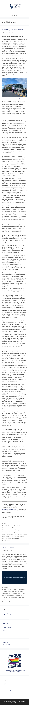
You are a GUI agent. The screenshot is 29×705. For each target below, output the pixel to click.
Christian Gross (14, 528)
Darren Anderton (6, 591)
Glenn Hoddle (6, 530)
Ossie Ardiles (9, 536)
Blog (5, 523)
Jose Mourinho (10, 532)
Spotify (4, 630)
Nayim (20, 593)
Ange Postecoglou (19, 525)
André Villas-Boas (8, 525)
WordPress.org (7, 690)
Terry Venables (13, 597)
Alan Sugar (6, 589)
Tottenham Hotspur (13, 538)
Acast (4, 634)
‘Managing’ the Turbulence (12, 29)
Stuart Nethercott (15, 595)
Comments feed (7, 688)
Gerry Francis (23, 528)
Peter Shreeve (17, 536)
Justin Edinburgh (12, 593)
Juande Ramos (19, 532)
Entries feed (6, 685)
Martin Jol (4, 534)
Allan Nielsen (13, 589)
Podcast (6, 587)
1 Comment (7, 601)
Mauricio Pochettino (13, 534)
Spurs (8, 595)
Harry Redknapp (14, 530)
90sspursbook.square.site (9, 509)
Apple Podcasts (7, 627)
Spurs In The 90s (8, 548)
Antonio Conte (6, 528)
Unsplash (20, 98)
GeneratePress (14, 702)
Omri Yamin (13, 98)
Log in (4, 683)
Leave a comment (8, 540)
